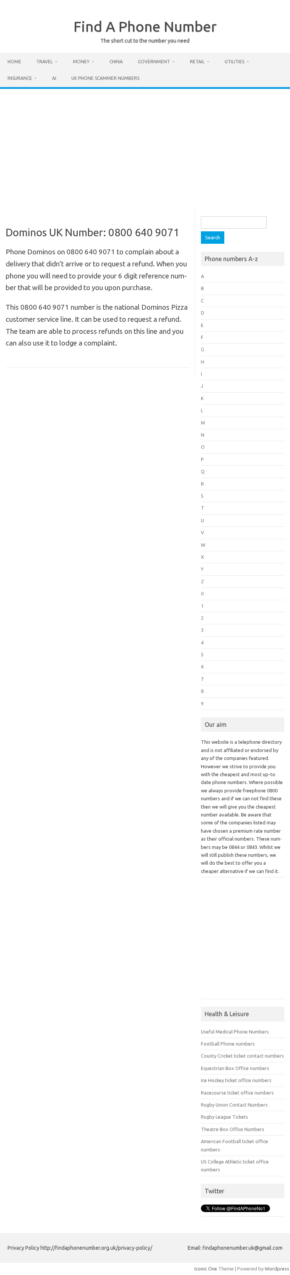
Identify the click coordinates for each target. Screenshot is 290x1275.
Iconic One (205, 1268)
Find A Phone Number (145, 26)
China (116, 61)
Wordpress (277, 1268)
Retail (197, 61)
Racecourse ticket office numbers (237, 1092)
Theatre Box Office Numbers (232, 1129)
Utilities (234, 61)
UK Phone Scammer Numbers (105, 78)
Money (81, 61)
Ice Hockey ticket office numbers (236, 1080)
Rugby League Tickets (224, 1116)
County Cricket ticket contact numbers (242, 1055)
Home (14, 61)
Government (154, 61)
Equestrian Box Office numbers (235, 1068)
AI (54, 78)
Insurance (20, 78)
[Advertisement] (145, 145)
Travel (44, 61)
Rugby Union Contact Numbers (234, 1104)
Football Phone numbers (228, 1043)
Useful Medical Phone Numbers (235, 1031)
